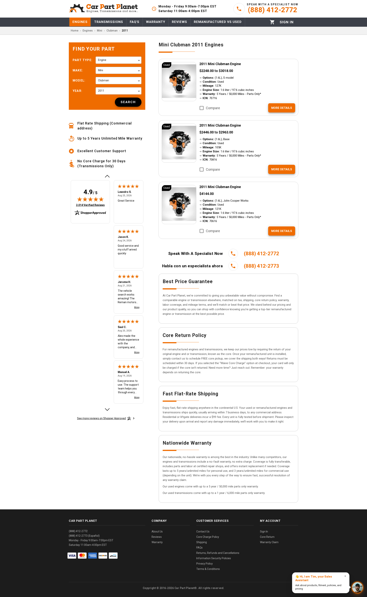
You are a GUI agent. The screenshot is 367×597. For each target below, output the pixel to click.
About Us (157, 531)
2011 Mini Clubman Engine (220, 64)
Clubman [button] (103, 80)
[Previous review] (107, 176)
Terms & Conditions (208, 568)
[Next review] (107, 409)
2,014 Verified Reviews (90, 205)
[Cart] (272, 22)
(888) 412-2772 (78, 531)
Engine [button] (102, 59)
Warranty (157, 542)
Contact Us (202, 531)
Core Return (267, 536)
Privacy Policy (204, 563)
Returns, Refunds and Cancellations (217, 552)
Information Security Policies (213, 558)
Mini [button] (100, 70)
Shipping (201, 542)
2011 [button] (101, 90)
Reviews (157, 536)
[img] (90, 199)
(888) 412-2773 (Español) (84, 535)
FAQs (199, 547)
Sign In (264, 531)
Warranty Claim (269, 542)
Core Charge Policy (207, 536)
